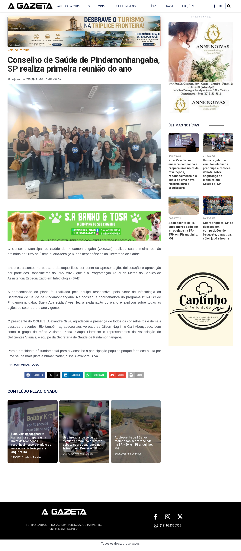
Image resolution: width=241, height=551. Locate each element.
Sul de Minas (97, 6)
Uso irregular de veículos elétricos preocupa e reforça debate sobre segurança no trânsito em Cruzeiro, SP (82, 443)
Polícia (151, 6)
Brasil (169, 6)
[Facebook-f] (214, 6)
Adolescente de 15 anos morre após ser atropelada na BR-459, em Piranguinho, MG (134, 443)
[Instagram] (220, 6)
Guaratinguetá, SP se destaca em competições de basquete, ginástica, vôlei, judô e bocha (218, 230)
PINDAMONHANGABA (48, 79)
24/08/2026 (17, 457)
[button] (34, 375)
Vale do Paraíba (68, 6)
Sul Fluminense (126, 6)
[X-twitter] (180, 517)
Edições (188, 6)
